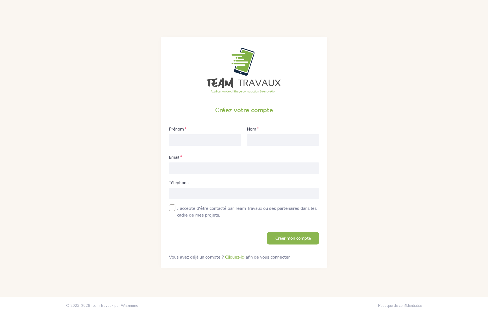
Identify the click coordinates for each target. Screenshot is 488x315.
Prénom (176, 129)
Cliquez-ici (235, 257)
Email (174, 157)
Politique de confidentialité (400, 305)
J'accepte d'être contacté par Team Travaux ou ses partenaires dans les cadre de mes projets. (247, 211)
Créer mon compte (293, 238)
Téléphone (179, 183)
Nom (251, 129)
